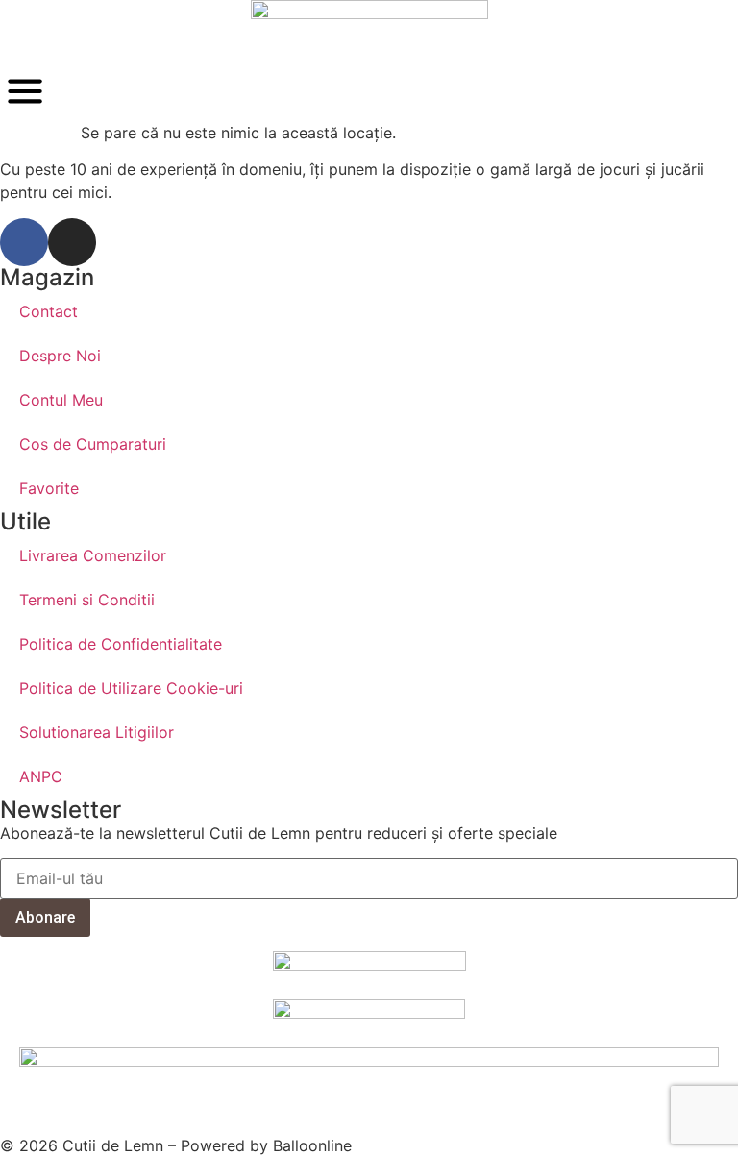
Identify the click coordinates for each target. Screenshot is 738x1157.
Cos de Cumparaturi (92, 444)
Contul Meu (61, 399)
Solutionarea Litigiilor (96, 732)
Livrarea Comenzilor (92, 555)
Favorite (49, 488)
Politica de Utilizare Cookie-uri (131, 688)
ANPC (40, 776)
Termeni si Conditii (87, 599)
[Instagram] (72, 242)
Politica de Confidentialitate (120, 643)
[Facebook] (24, 242)
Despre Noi (60, 355)
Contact (48, 311)
